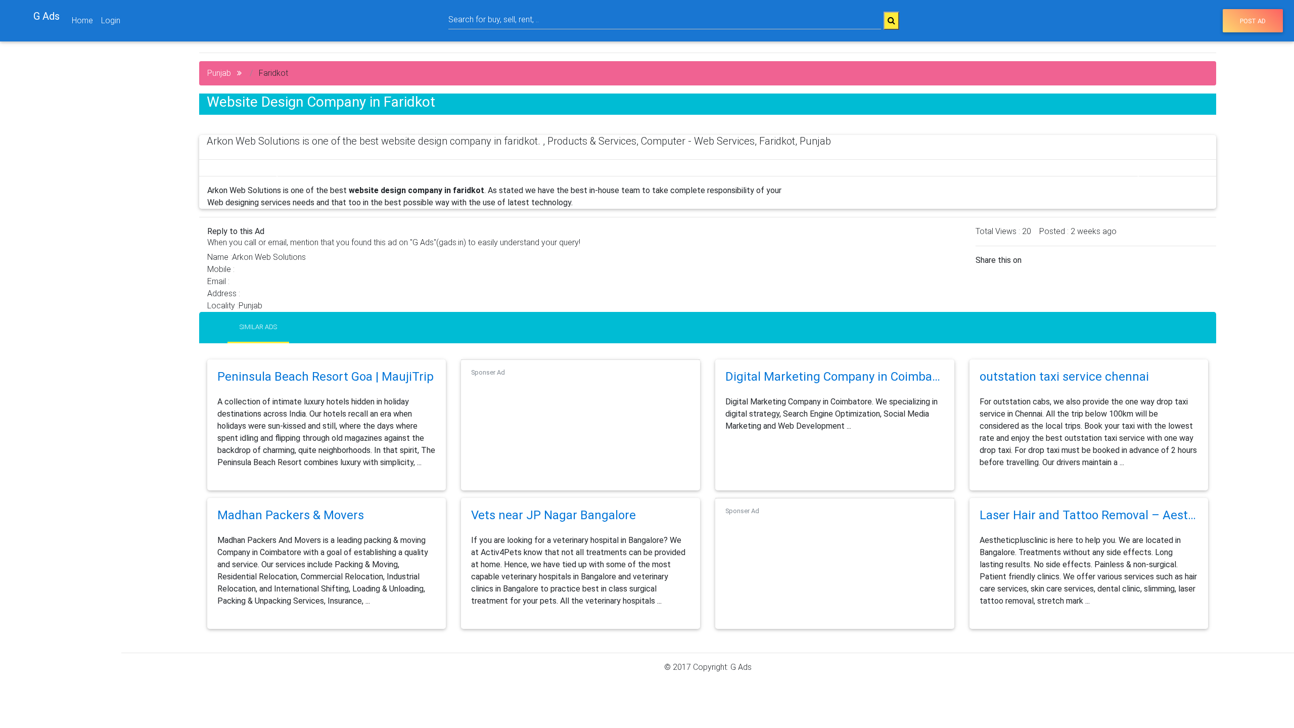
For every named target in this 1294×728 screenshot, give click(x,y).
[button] (275, 172)
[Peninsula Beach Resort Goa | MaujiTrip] (325, 389)
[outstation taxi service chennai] (1064, 389)
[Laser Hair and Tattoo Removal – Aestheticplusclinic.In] (1089, 528)
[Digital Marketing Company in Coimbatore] (834, 389)
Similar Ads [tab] (258, 327)
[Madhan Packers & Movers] (290, 528)
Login (110, 20)
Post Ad (1253, 21)
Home (82, 20)
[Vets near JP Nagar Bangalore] (553, 528)
